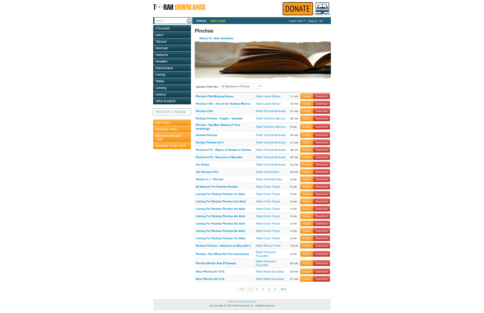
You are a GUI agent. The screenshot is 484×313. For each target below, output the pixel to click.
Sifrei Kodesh (165, 101)
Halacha (161, 55)
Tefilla (159, 81)
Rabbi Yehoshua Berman (271, 118)
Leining (160, 88)
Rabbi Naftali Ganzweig (270, 271)
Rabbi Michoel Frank (268, 245)
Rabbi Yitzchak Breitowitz (271, 135)
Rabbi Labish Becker (268, 96)
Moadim (161, 61)
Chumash (162, 28)
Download (321, 96)
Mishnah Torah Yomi (170, 146)
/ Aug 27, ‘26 (306, 21)
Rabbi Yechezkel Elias (269, 179)
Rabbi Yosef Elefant (267, 172)
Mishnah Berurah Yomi (168, 137)
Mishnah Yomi (166, 129)
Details (307, 96)
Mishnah (161, 48)
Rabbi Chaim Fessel (268, 186)
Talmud (160, 41)
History (160, 94)
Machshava (164, 68)
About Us (232, 301)
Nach (159, 35)
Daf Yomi (162, 123)
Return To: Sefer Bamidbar (216, 38)
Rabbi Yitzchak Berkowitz (271, 111)
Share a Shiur (217, 21)
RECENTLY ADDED (171, 112)
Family (160, 75)
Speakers (201, 21)
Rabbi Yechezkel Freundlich (266, 254)
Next (283, 289)
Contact (252, 301)
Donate (242, 301)
